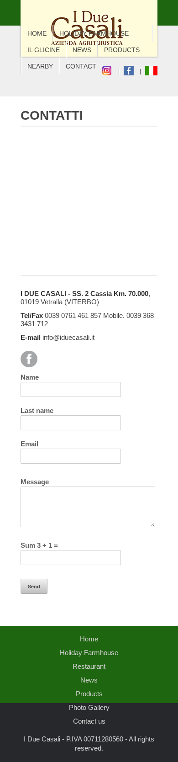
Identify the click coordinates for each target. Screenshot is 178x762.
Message (35, 482)
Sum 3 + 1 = (39, 545)
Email (29, 444)
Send (34, 586)
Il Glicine (43, 49)
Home (37, 33)
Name (30, 377)
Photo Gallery (89, 707)
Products (122, 49)
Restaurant (89, 666)
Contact (81, 66)
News (82, 49)
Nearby (40, 66)
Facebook (29, 359)
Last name (37, 410)
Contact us (89, 721)
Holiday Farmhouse (94, 33)
